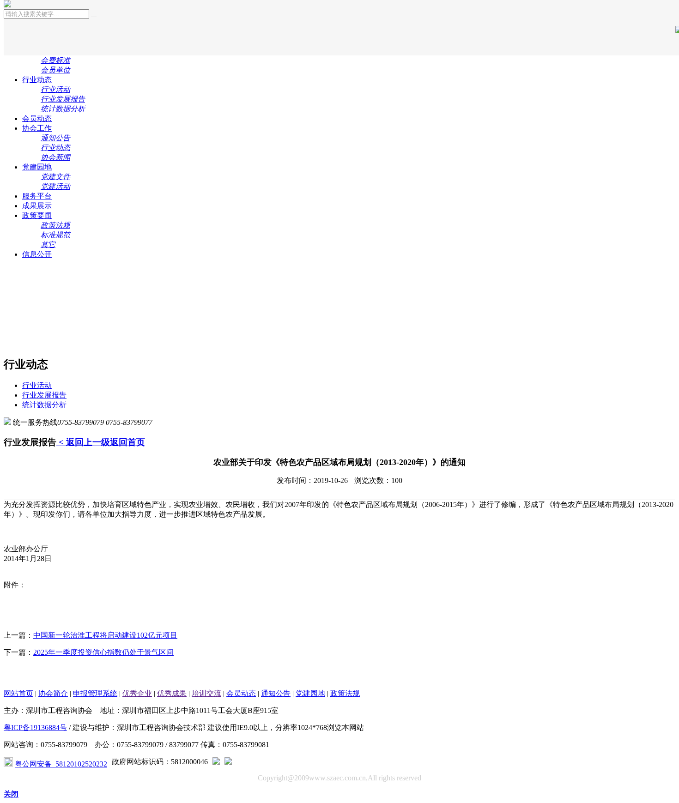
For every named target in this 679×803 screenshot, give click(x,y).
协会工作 (37, 128)
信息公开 (37, 254)
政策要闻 (37, 215)
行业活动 (37, 385)
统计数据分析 (44, 405)
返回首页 (127, 442)
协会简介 (53, 693)
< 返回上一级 (83, 442)
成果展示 (37, 206)
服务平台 (37, 196)
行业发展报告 (44, 395)
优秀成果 (172, 693)
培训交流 (206, 693)
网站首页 (18, 693)
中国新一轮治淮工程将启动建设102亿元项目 (105, 635)
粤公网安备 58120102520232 (61, 764)
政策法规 (345, 693)
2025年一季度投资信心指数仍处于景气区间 (103, 652)
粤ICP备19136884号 (35, 727)
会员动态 (37, 118)
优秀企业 (137, 693)
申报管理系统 (95, 693)
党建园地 (37, 167)
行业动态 (37, 80)
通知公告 (276, 693)
